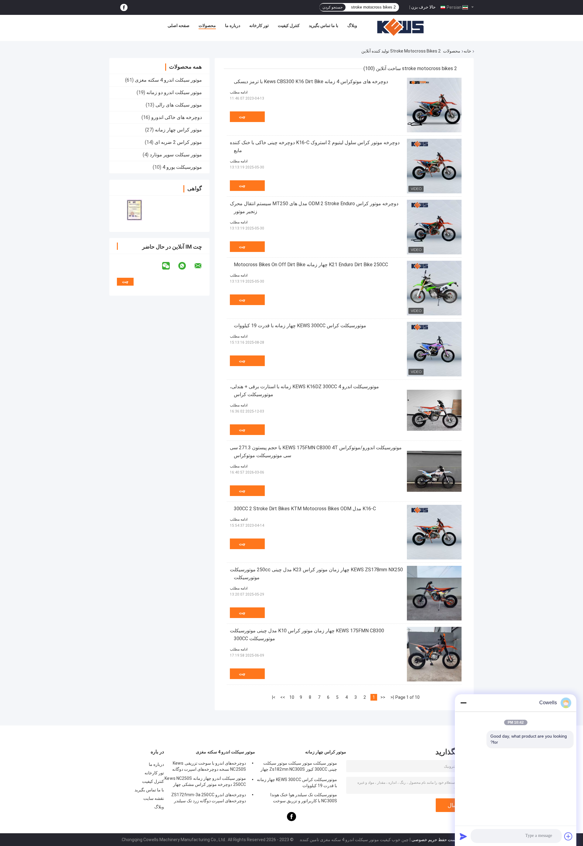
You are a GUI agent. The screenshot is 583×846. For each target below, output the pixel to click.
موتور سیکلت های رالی (178, 105)
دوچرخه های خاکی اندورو (176, 117)
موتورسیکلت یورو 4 (182, 167)
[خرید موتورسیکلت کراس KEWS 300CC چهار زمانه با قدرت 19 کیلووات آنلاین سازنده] (434, 349)
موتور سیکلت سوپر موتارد (176, 155)
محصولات (207, 25)
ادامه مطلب (238, 92)
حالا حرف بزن (423, 7)
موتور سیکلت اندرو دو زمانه (174, 92)
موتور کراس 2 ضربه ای (178, 142)
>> (282, 697)
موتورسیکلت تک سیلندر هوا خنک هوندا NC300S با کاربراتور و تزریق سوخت (303, 797)
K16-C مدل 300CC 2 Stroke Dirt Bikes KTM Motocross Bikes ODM (305, 508)
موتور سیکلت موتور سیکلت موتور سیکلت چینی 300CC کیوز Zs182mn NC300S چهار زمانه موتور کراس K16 (299, 767)
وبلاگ (352, 25)
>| (273, 697)
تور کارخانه (259, 25)
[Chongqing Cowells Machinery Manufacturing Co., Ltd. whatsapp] (185, 266)
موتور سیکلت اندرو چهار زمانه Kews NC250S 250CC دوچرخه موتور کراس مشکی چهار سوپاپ (205, 782)
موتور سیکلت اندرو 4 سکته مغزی (168, 80)
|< (392, 697)
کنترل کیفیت (289, 25)
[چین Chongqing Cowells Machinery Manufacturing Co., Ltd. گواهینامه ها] (134, 210)
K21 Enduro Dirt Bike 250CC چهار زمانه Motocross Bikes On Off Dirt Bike (311, 264)
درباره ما (232, 25)
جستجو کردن (332, 7)
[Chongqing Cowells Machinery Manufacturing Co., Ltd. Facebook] (123, 7)
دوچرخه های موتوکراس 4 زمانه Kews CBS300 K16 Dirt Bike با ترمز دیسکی (311, 81)
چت (242, 116)
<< (382, 697)
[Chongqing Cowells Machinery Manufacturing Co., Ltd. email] (202, 266)
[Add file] (568, 836)
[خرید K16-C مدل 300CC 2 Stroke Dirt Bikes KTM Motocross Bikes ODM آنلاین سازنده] (434, 532)
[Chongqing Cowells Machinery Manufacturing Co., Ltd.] (400, 27)
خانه (467, 51)
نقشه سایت (153, 798)
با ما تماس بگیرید (323, 25)
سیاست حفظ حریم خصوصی (436, 839)
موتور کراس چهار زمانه (178, 130)
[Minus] (463, 702)
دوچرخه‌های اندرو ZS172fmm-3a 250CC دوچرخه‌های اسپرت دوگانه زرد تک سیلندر (208, 797)
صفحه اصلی (178, 25)
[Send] (463, 836)
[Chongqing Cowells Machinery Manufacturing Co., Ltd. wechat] (169, 266)
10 (291, 697)
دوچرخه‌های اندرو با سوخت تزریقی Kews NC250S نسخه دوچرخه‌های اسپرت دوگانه (209, 766)
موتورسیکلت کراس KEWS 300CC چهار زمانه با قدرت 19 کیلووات (300, 325)
